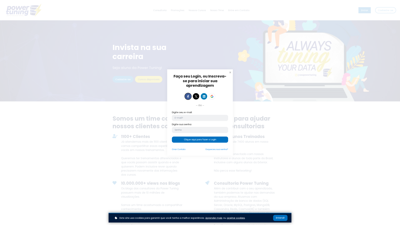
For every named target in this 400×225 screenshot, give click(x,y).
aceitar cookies (236, 218)
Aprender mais (213, 218)
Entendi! (280, 217)
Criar (179, 149)
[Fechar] (230, 72)
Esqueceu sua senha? (217, 149)
